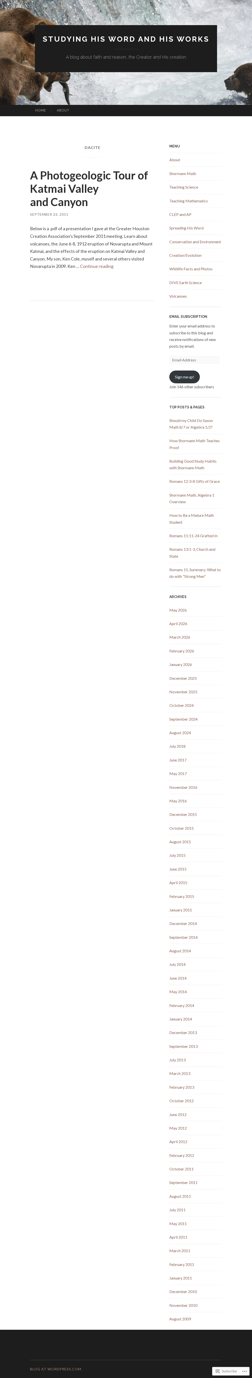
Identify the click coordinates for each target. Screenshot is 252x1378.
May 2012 (178, 1128)
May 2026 (178, 610)
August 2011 (180, 1196)
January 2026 (180, 664)
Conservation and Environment (195, 241)
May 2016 (178, 800)
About (63, 110)
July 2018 (177, 746)
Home (40, 110)
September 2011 (183, 1182)
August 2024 (180, 732)
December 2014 (183, 923)
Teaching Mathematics (188, 200)
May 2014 (178, 991)
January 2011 (180, 1278)
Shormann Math (182, 173)
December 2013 (183, 1032)
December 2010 (183, 1291)
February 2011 (181, 1264)
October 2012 (181, 1100)
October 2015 (181, 828)
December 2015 (183, 814)
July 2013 (177, 1059)
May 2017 (178, 773)
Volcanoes (178, 296)
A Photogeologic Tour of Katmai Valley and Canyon (89, 189)
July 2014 (177, 964)
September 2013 (183, 1046)
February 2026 (181, 650)
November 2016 (183, 787)
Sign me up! (184, 376)
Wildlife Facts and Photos (191, 268)
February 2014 (181, 1005)
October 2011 (181, 1169)
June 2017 (178, 760)
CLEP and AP (180, 214)
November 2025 (183, 691)
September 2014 (183, 937)
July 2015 (177, 855)
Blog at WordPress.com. (56, 1369)
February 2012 (181, 1155)
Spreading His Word (186, 228)
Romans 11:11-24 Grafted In (193, 535)
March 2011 (179, 1250)
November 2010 (183, 1305)
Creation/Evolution (185, 255)
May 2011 (178, 1223)
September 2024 (183, 719)
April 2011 (178, 1237)
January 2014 (180, 1019)
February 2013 (181, 1087)
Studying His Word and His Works (126, 39)
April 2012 (178, 1141)
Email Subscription (188, 317)
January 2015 (180, 910)
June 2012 (178, 1114)
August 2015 (180, 841)
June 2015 (178, 869)
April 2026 (178, 623)
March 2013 (179, 1073)
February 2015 (181, 896)
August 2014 (180, 950)
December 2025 (183, 678)
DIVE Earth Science (185, 282)
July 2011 (177, 1209)
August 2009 (180, 1318)
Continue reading (96, 266)
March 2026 (179, 637)
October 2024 (181, 705)
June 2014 (178, 978)
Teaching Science (183, 187)
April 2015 (178, 882)
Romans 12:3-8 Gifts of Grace (194, 481)
